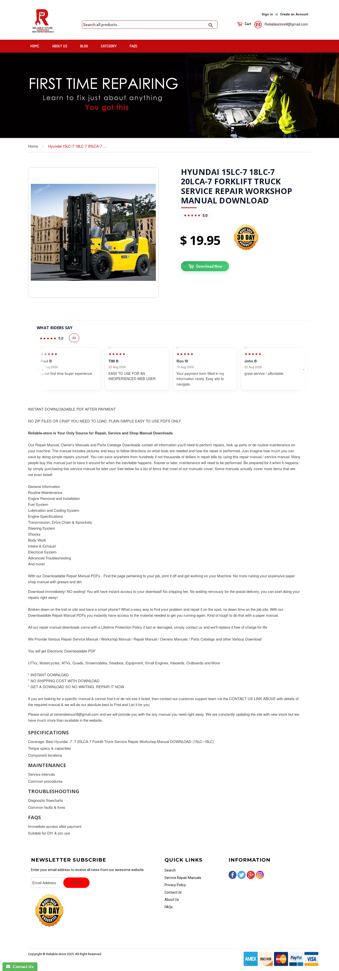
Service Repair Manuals (183, 878)
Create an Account (294, 14)
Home (34, 46)
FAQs (133, 46)
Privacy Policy (175, 885)
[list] (173, 369)
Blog (84, 46)
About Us (59, 46)
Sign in (267, 14)
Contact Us (173, 892)
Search (170, 870)
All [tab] (74, 337)
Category (109, 46)
